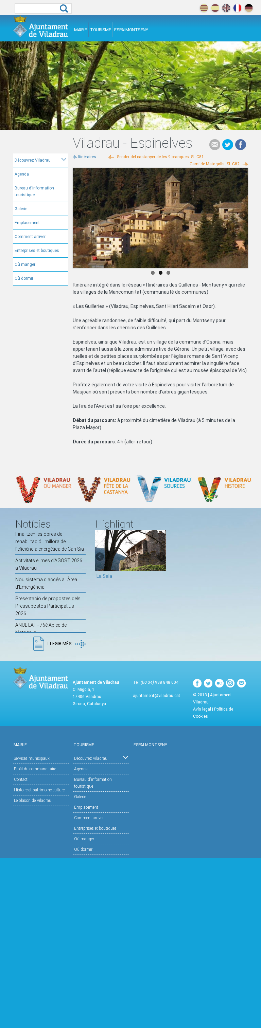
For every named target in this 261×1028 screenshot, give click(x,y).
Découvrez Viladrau (33, 160)
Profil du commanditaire (35, 769)
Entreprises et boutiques (37, 250)
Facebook (240, 144)
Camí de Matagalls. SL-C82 (215, 164)
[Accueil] (40, 26)
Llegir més (60, 643)
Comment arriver (30, 236)
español (215, 8)
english (226, 8)
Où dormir (24, 278)
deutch (249, 8)
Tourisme (100, 29)
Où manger (25, 264)
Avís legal (202, 709)
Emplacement (27, 222)
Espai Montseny (131, 29)
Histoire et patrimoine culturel (40, 790)
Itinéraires (87, 156)
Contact (21, 779)
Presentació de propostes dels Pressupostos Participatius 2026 (48, 606)
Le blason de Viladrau (32, 800)
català (204, 8)
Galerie (21, 208)
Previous (78, 216)
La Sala (104, 576)
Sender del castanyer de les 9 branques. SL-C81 (160, 156)
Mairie (80, 29)
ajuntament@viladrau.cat (156, 695)
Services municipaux (32, 758)
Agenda (22, 174)
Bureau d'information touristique (34, 191)
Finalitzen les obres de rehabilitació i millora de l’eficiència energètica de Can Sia (49, 541)
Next (243, 216)
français (237, 8)
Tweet (227, 144)
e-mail (214, 144)
